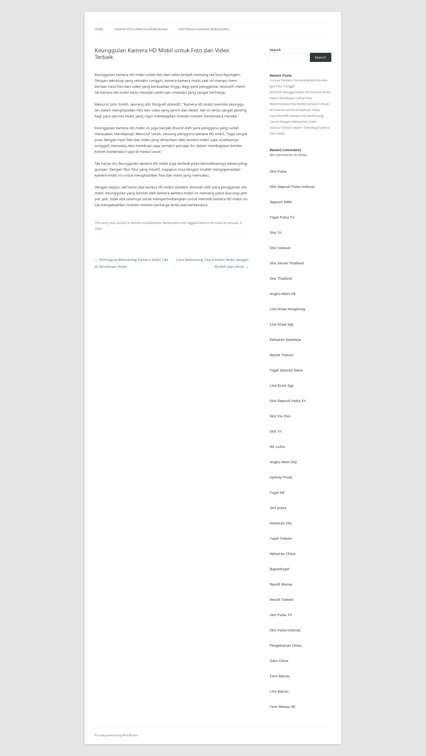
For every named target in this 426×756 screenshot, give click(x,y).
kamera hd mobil (210, 223)
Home (99, 29)
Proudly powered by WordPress (116, 735)
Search (275, 50)
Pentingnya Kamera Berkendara (203, 29)
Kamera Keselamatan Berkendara (141, 29)
